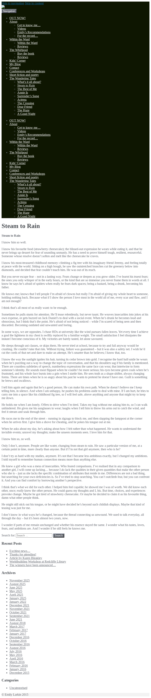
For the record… (27, 35)
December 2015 (19, 672)
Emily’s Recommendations (34, 32)
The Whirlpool (18, 50)
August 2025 (17, 584)
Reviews (22, 46)
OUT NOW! (17, 18)
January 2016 (17, 669)
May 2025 (15, 591)
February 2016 (18, 665)
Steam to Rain (26, 85)
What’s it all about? (29, 82)
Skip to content (34, 3)
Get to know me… (29, 25)
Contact (14, 67)
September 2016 (19, 644)
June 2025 (15, 587)
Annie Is (22, 92)
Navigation (9, 11)
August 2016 (17, 648)
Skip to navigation (13, 3)
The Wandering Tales (22, 78)
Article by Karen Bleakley (25, 558)
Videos (21, 28)
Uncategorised (18, 688)
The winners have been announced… (32, 565)
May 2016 (15, 655)
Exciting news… (19, 551)
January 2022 (17, 601)
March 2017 (17, 626)
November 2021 (19, 609)
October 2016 (18, 640)
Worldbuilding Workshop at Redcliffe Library (37, 561)
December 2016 (19, 637)
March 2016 (17, 662)
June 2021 (15, 619)
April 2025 (16, 594)
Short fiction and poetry (24, 74)
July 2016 (15, 651)
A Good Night (26, 113)
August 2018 (17, 623)
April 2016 (16, 658)
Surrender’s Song (28, 96)
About (13, 21)
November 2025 (19, 580)
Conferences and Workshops (27, 71)
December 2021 (19, 605)
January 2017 (17, 633)
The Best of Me (27, 89)
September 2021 (19, 616)
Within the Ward (19, 39)
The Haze (23, 110)
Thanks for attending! (22, 554)
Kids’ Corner (17, 60)
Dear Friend (24, 106)
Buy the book (25, 53)
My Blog (15, 64)
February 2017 (18, 630)
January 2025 (17, 598)
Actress (22, 99)
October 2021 (18, 612)
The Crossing (25, 103)
